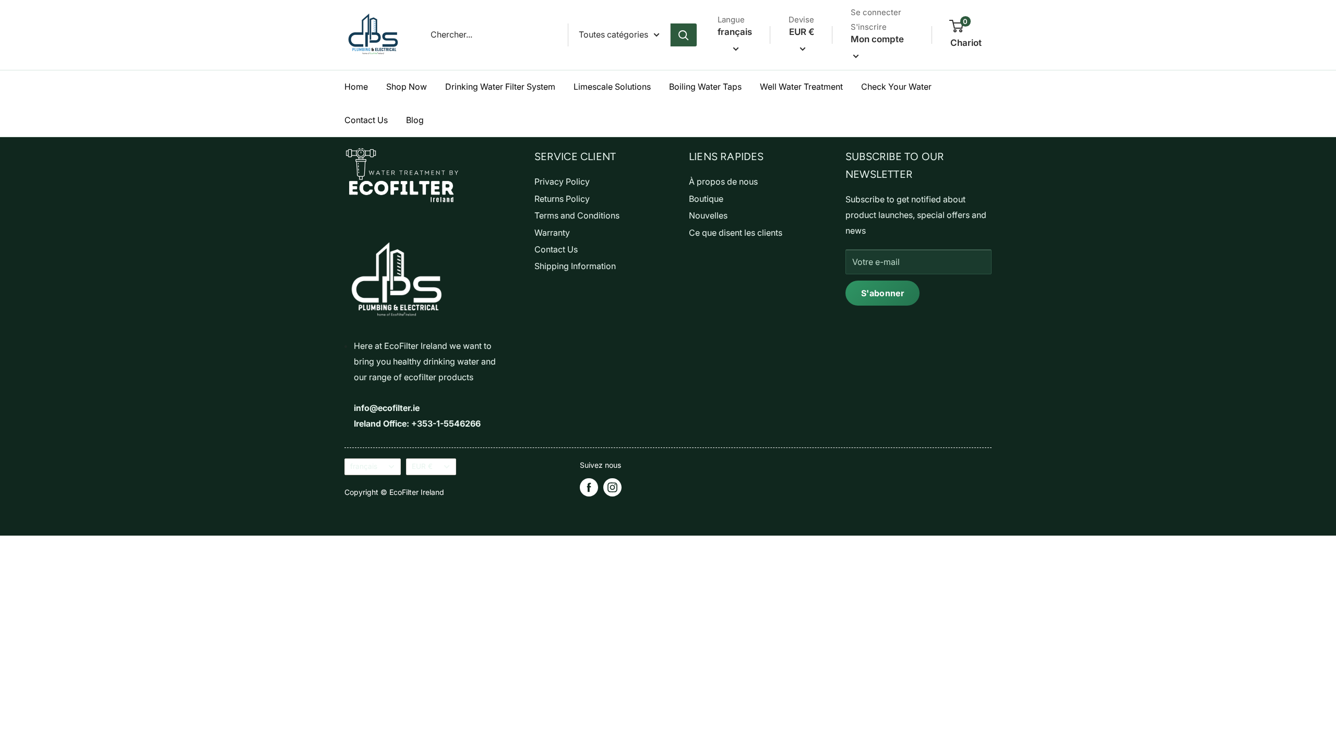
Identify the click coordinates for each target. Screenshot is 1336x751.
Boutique (706, 198)
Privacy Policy (562, 181)
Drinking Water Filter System (500, 86)
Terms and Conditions (576, 215)
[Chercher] (684, 34)
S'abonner (882, 293)
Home (356, 86)
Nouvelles (708, 215)
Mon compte (877, 39)
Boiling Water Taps (705, 86)
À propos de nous (723, 181)
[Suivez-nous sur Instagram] (612, 487)
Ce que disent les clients (735, 232)
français (363, 466)
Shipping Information (575, 266)
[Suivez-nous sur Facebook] (589, 487)
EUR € (422, 466)
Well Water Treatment (801, 86)
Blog (415, 120)
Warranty (552, 232)
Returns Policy (562, 198)
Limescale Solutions (612, 86)
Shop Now (406, 86)
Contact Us (366, 120)
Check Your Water (896, 86)
